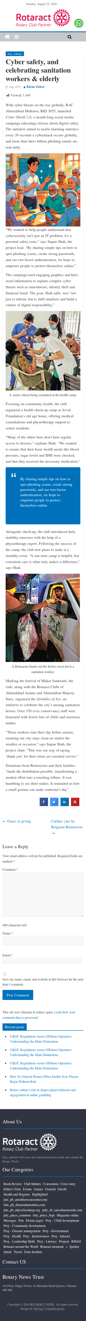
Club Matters (32, 1183)
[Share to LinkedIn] (65, 805)
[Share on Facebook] (44, 805)
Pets (21, 1220)
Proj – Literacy (47, 1241)
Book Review (13, 1183)
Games (38, 1189)
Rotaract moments (52, 1246)
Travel (18, 1251)
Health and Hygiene (17, 1194)
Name (8, 933)
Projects (64, 1241)
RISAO (76, 1241)
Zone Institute (33, 1251)
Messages (10, 1220)
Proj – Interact (60, 1236)
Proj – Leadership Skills (19, 1241)
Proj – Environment (55, 1231)
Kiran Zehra (35, 86)
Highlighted (40, 1194)
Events (27, 1189)
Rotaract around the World (21, 1246)
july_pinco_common (17, 1215)
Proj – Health (12, 1236)
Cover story (68, 1183)
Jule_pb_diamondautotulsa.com (24, 1204)
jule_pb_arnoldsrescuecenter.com (25, 1199)
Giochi (62, 1189)
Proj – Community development (25, 1225)
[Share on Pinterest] (75, 805)
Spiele (8, 1251)
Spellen (74, 1246)
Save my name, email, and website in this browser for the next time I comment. (43, 981)
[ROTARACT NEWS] (43, 12)
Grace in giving (17, 820)
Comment (10, 869)
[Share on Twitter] (54, 805)
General (50, 1189)
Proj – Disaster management (22, 1231)
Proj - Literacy (15, 53)
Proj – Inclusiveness (36, 1236)
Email (8, 955)
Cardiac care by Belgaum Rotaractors (67, 827)
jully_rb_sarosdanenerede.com (62, 1210)
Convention (50, 1183)
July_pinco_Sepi (44, 1215)
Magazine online (68, 1215)
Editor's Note (12, 1189)
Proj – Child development (62, 1220)
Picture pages (34, 1220)
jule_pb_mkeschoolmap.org (22, 1210)
